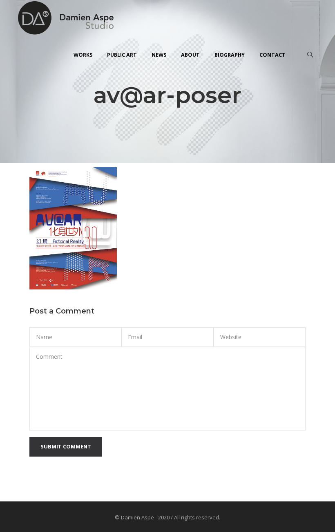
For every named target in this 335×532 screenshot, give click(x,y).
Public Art (122, 54)
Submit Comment (65, 446)
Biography (229, 54)
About (190, 54)
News (159, 54)
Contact (272, 54)
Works (83, 54)
